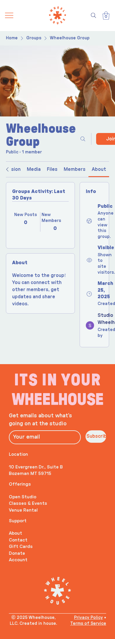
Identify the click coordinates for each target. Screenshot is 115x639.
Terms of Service (88, 624)
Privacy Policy (88, 618)
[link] (34, 169)
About (15, 533)
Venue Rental (23, 510)
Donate (17, 553)
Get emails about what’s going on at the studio (40, 419)
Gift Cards (21, 546)
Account (18, 560)
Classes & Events (28, 503)
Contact (18, 540)
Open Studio (22, 497)
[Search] (93, 15)
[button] (106, 16)
